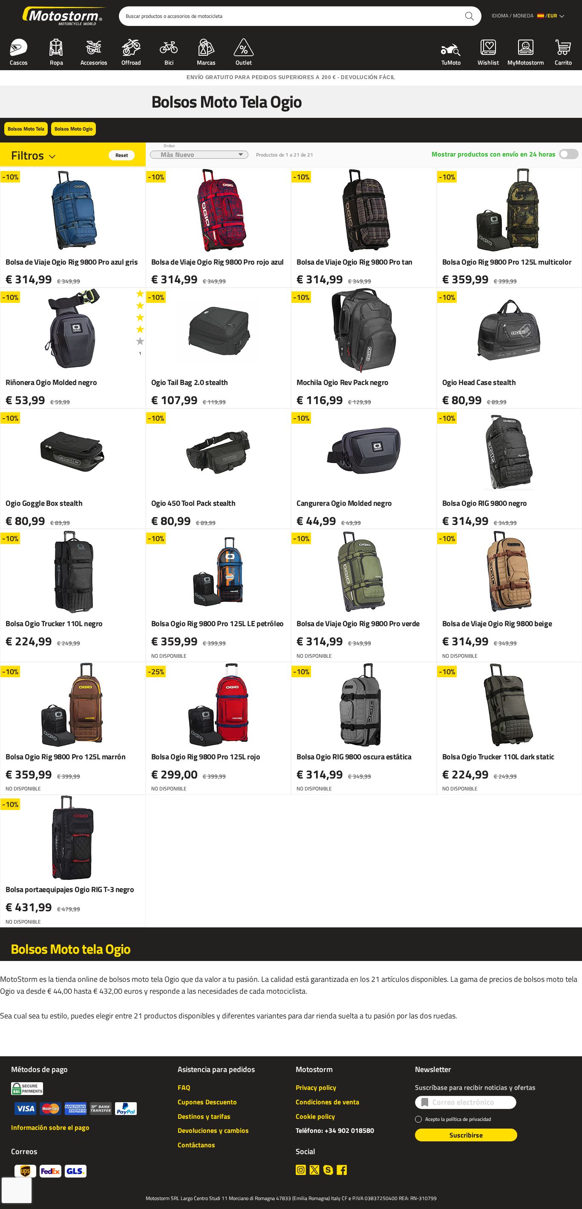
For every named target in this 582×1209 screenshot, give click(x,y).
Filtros (27, 155)
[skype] (328, 1170)
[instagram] (301, 1170)
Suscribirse (466, 1135)
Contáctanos (196, 1145)
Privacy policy (316, 1087)
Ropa (56, 62)
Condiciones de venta (327, 1102)
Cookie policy (315, 1116)
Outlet (244, 62)
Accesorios (94, 62)
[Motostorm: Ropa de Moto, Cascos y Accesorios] (65, 16)
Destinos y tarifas (204, 1116)
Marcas (206, 62)
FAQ (184, 1087)
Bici (168, 62)
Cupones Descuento (207, 1102)
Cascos (19, 62)
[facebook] (342, 1170)
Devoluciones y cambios (213, 1130)
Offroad (131, 62)
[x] (314, 1170)
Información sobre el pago (50, 1127)
